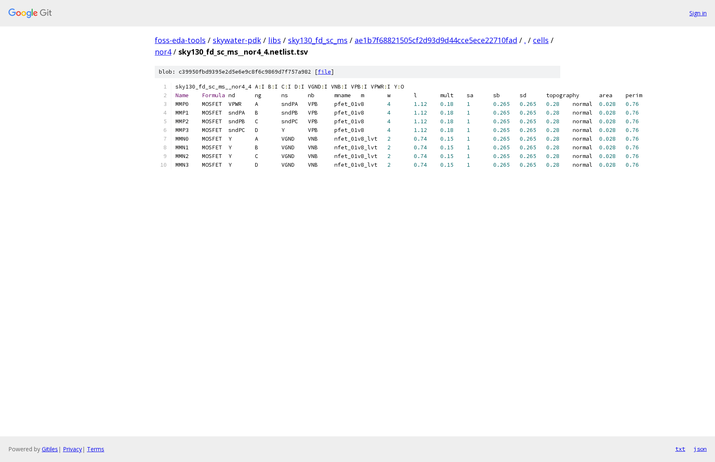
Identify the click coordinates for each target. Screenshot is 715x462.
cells (541, 40)
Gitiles (50, 449)
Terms (95, 449)
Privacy (72, 449)
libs (274, 40)
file (324, 71)
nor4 (163, 52)
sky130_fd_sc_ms (318, 40)
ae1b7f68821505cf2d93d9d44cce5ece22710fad (436, 40)
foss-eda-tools (180, 40)
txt (680, 448)
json (700, 448)
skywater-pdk (237, 40)
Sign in (698, 13)
